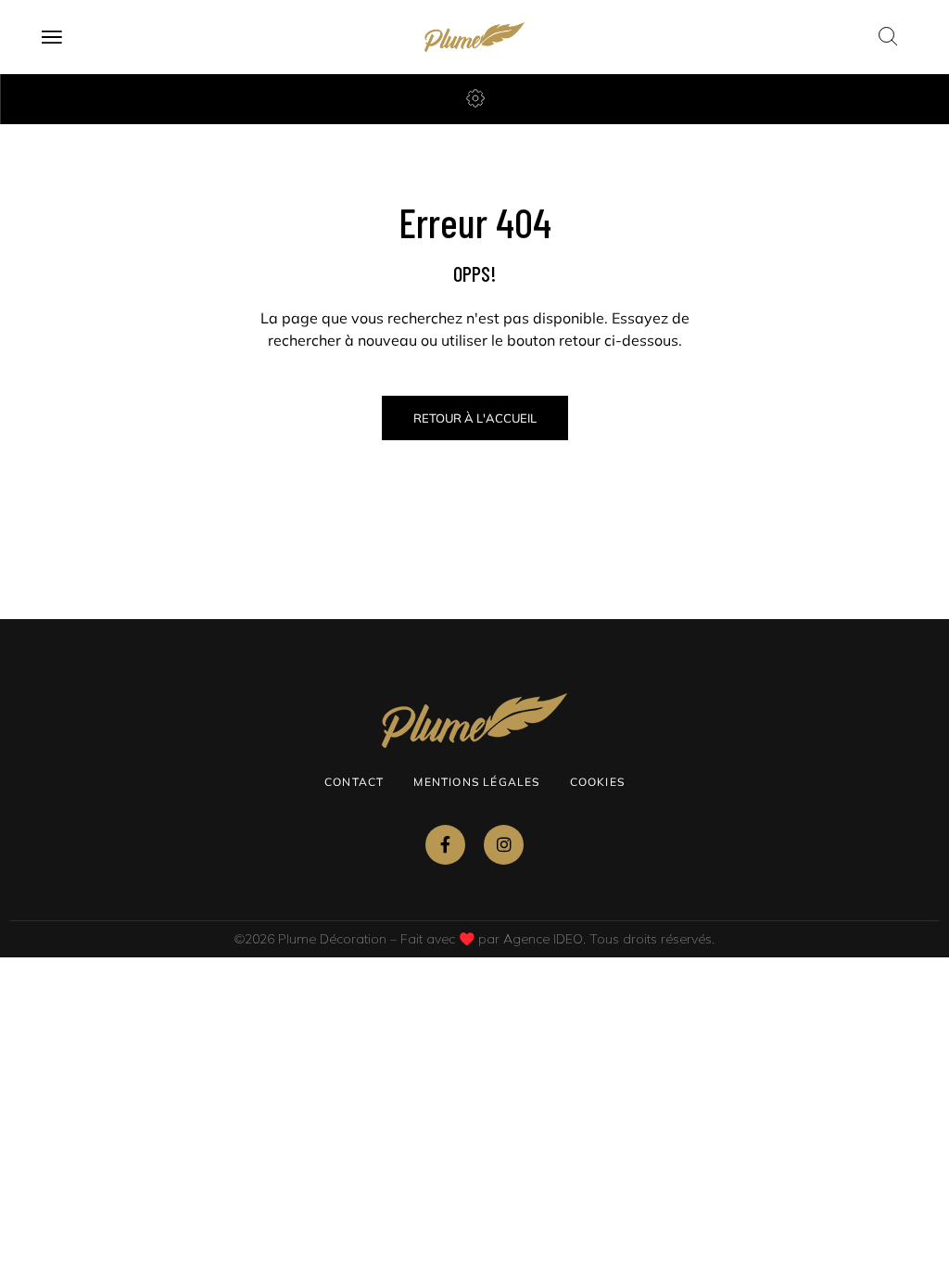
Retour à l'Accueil (475, 418)
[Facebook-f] (445, 845)
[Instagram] (504, 845)
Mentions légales (476, 782)
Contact (354, 782)
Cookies (597, 782)
